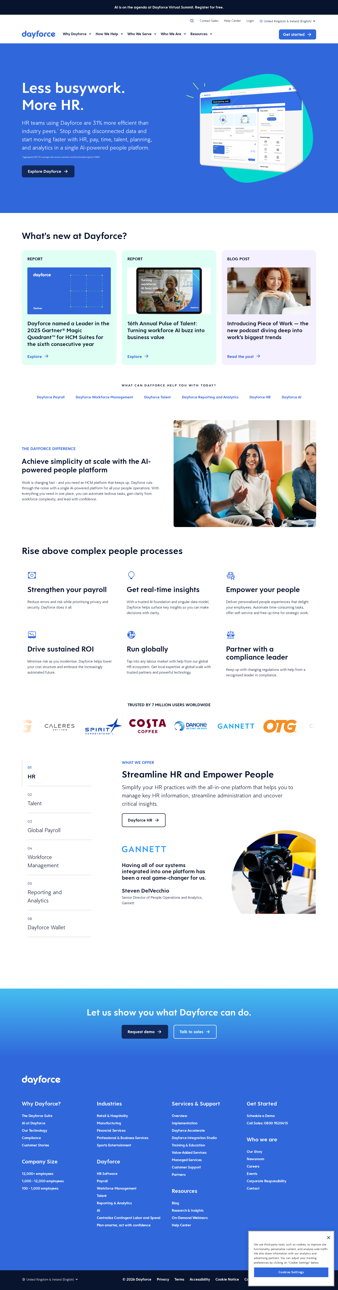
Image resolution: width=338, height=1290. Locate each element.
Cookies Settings (291, 1272)
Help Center (232, 21)
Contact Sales (209, 21)
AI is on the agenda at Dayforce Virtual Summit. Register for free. (169, 7)
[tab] (56, 772)
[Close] (329, 1238)
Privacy (163, 1279)
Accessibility (200, 1279)
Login (250, 21)
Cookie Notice (227, 1279)
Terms (179, 1279)
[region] (291, 1258)
